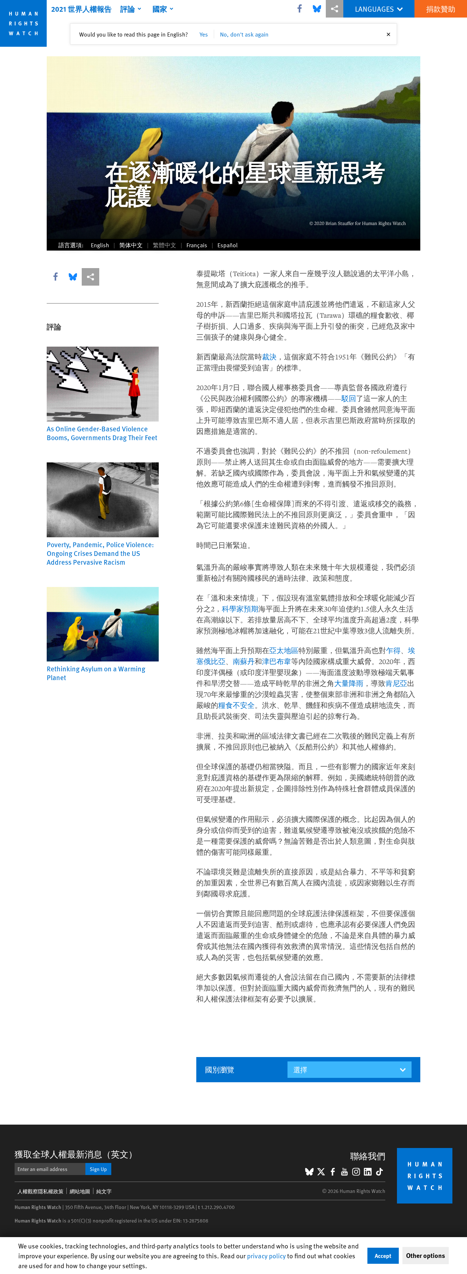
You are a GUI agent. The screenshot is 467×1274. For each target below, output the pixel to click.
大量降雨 (348, 683)
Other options (425, 1255)
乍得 (393, 650)
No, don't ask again (244, 34)
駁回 (348, 398)
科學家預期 (240, 608)
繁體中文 (164, 245)
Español (227, 245)
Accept (383, 1255)
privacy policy (266, 1255)
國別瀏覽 (219, 1069)
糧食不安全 (236, 705)
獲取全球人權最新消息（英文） (76, 1154)
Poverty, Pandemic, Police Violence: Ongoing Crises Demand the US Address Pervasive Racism (100, 553)
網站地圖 (80, 1191)
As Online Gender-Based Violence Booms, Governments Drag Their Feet (102, 433)
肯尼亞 (396, 683)
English (100, 245)
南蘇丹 (244, 661)
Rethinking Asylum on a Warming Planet (96, 673)
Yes (204, 34)
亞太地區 (283, 650)
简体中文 (131, 245)
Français (196, 245)
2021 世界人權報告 (81, 8)
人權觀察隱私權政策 (40, 1191)
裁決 (269, 356)
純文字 (104, 1191)
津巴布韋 (276, 661)
